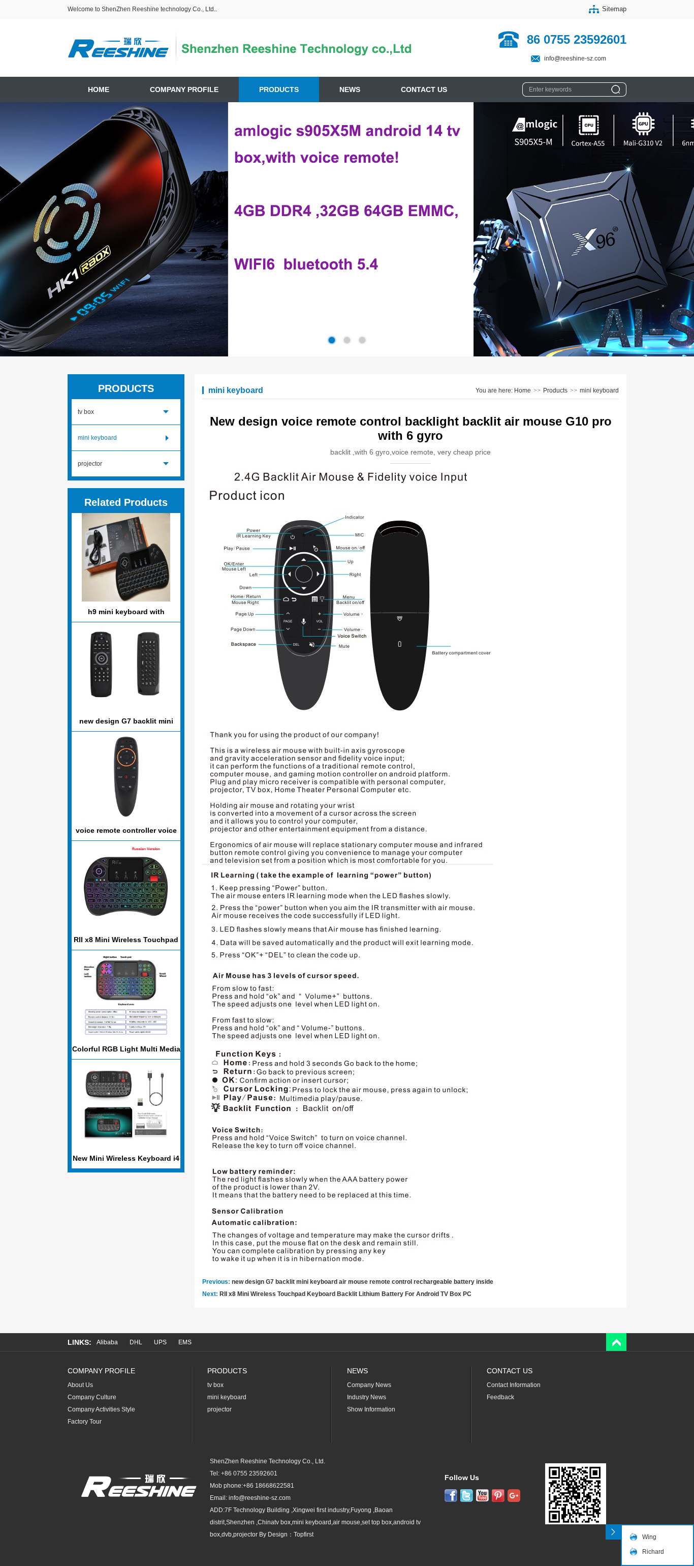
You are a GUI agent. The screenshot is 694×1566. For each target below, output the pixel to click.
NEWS (349, 89)
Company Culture (92, 1397)
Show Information (371, 1409)
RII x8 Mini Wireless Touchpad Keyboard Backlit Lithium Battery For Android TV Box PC (345, 1294)
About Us (80, 1385)
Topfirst (303, 1534)
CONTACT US (424, 89)
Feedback (500, 1397)
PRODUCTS (279, 89)
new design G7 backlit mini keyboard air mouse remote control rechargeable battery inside (362, 1281)
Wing (649, 1537)
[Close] (613, 1532)
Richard (653, 1551)
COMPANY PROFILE (184, 89)
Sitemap (614, 9)
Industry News (366, 1397)
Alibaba (107, 1342)
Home (522, 390)
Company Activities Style (101, 1409)
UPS (160, 1342)
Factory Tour (85, 1421)
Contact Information (514, 1385)
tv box (86, 411)
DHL (136, 1342)
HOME (98, 89)
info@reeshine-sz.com (575, 58)
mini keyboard (97, 437)
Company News (369, 1385)
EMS (185, 1342)
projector (90, 463)
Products (555, 390)
